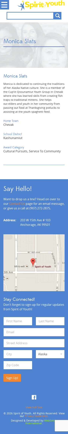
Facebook (34, 397)
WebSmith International (41, 422)
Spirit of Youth (34, 5)
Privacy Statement (36, 416)
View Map (34, 262)
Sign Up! (12, 378)
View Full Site (34, 407)
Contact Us (17, 204)
